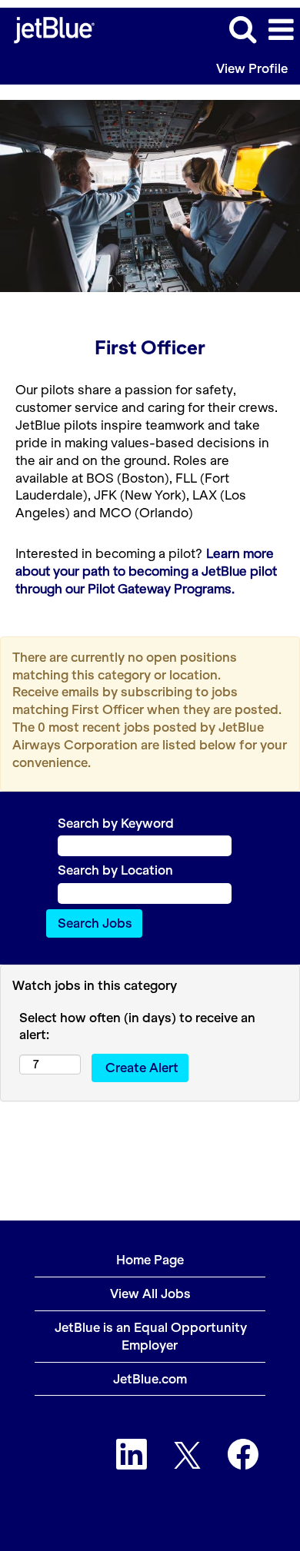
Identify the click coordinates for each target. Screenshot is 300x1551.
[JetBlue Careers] (48, 28)
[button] (281, 30)
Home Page (150, 1259)
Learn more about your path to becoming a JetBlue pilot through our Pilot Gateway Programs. (146, 571)
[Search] (242, 29)
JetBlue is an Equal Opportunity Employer (151, 1336)
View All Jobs (150, 1293)
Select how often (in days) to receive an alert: (137, 1026)
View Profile (252, 68)
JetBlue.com (150, 1379)
